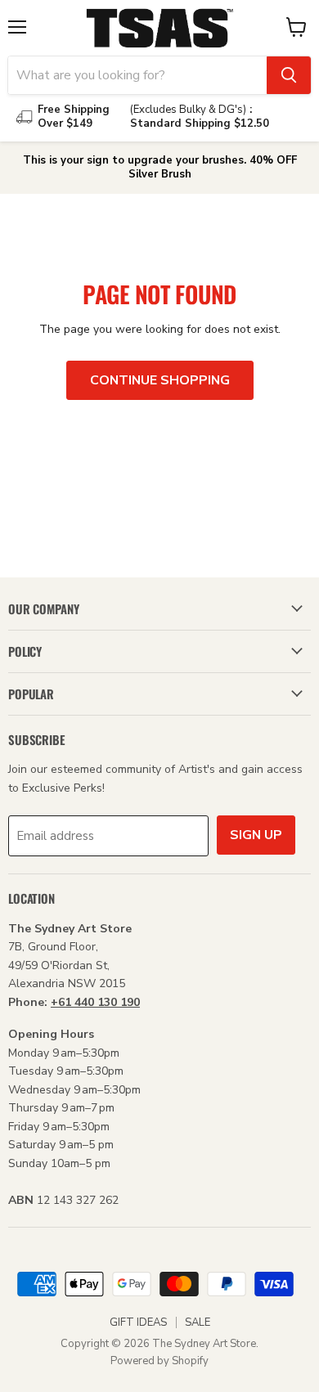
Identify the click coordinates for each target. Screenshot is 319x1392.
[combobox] (137, 75)
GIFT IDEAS (138, 1322)
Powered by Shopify (159, 1361)
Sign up (256, 835)
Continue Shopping (160, 380)
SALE (197, 1322)
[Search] (289, 75)
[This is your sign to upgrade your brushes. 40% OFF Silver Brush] (159, 168)
